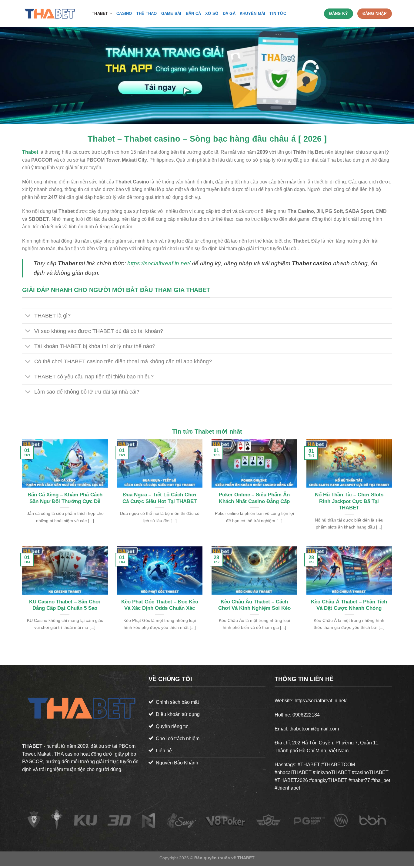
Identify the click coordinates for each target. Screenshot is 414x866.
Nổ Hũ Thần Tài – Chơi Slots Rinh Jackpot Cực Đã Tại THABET (349, 501)
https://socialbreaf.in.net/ (158, 263)
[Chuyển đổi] (28, 316)
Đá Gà (229, 13)
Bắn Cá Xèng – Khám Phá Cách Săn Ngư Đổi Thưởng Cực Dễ (65, 498)
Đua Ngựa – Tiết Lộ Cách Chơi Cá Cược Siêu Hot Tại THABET (159, 498)
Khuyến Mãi (252, 13)
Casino (124, 13)
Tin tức (277, 13)
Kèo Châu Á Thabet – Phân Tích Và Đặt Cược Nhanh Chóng (349, 605)
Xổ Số (211, 13)
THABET (100, 13)
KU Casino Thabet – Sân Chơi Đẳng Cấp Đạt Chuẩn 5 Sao (65, 605)
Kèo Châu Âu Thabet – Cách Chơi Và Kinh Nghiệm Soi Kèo (254, 605)
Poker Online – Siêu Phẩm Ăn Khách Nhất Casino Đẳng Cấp (254, 498)
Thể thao (146, 13)
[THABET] (52, 13)
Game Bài (171, 13)
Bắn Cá (193, 13)
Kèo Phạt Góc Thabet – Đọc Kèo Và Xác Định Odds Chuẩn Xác (159, 605)
